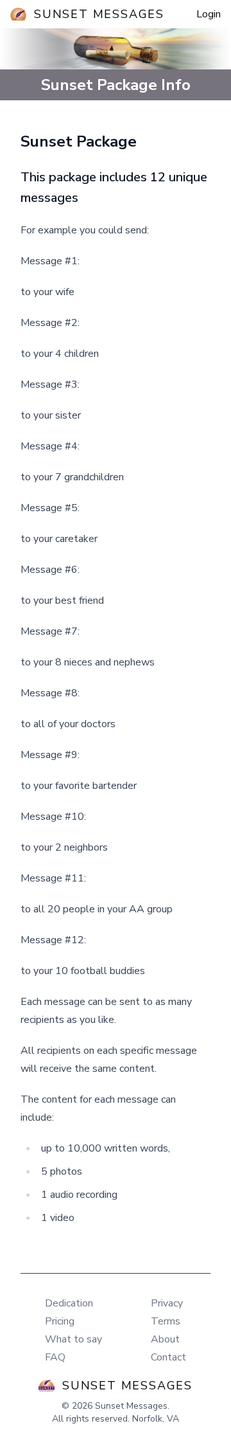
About (165, 1339)
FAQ (55, 1357)
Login (208, 14)
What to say (73, 1339)
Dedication (69, 1303)
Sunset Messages (99, 14)
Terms (165, 1321)
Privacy (167, 1303)
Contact (168, 1357)
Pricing (59, 1321)
